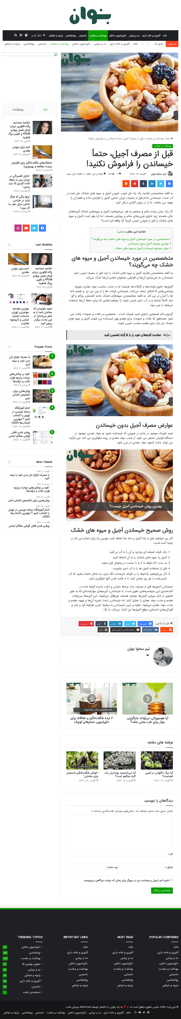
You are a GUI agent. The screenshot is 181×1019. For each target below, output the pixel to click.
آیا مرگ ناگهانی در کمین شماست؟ (159, 774)
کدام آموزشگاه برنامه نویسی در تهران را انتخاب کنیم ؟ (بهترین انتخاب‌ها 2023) (21, 415)
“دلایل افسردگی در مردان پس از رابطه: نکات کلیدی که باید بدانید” (19, 181)
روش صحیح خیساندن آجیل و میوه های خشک (143, 248)
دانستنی (83, 35)
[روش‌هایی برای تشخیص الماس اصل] (42, 396)
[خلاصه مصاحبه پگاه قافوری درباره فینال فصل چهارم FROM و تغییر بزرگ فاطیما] (42, 127)
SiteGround (85, 1007)
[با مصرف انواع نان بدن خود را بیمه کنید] (42, 362)
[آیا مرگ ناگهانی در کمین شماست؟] (157, 760)
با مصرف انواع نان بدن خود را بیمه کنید (19, 361)
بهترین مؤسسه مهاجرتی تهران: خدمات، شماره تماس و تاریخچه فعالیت (19, 316)
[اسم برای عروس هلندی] (42, 152)
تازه (45, 109)
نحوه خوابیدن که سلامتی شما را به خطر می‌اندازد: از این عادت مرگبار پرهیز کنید (42, 316)
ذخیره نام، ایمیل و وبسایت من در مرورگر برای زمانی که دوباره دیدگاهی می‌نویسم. (127, 880)
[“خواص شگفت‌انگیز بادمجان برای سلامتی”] (82, 760)
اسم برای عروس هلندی (21, 149)
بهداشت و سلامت (98, 35)
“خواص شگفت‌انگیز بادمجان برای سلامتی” (82, 774)
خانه (165, 35)
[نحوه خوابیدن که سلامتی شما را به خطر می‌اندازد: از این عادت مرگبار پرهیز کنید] (41, 299)
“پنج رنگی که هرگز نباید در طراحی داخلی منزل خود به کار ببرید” (19, 202)
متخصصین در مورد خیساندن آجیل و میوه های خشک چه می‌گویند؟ (131, 239)
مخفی (121, 232)
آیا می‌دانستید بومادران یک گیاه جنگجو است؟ (120, 774)
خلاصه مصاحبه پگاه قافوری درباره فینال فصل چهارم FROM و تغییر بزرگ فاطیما (19, 130)
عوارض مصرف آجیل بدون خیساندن (149, 244)
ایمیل (169, 867)
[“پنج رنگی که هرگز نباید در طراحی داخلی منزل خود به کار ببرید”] (42, 201)
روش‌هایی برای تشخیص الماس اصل (21, 395)
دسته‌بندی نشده (31, 992)
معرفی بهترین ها (31, 964)
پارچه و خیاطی (56, 35)
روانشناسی (70, 35)
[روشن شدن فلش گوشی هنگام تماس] (42, 437)
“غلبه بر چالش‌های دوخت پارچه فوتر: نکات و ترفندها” (20, 378)
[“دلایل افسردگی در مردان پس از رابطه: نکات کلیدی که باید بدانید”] (42, 181)
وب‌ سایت (112, 867)
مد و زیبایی (134, 35)
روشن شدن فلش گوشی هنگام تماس (19, 434)
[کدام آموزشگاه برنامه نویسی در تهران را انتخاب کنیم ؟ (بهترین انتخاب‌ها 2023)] (42, 413)
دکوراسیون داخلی (117, 35)
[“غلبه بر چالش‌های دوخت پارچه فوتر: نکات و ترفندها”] (42, 379)
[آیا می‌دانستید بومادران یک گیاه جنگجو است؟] (120, 760)
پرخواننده (18, 109)
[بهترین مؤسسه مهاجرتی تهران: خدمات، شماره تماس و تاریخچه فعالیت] (18, 299)
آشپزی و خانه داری (151, 35)
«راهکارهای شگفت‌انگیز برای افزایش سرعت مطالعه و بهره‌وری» (31, 165)
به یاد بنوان (116, 1007)
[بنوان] (91, 15)
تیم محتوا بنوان (158, 174)
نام (170, 854)
